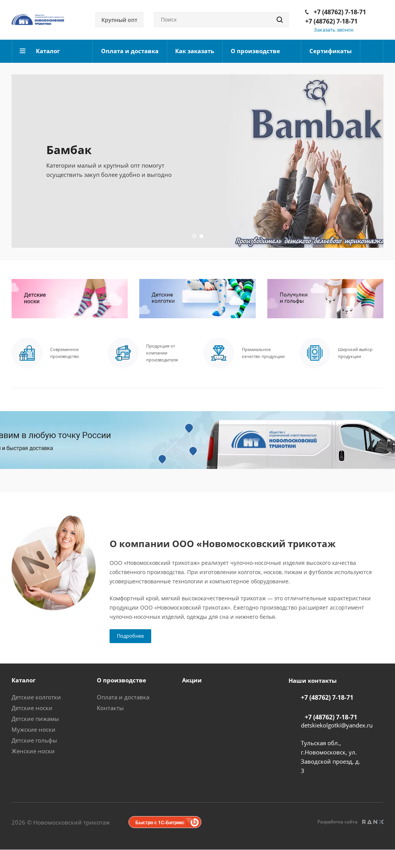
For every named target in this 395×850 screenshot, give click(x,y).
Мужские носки (34, 729)
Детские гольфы (34, 740)
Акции (192, 680)
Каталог (23, 680)
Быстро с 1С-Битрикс (160, 822)
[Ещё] (371, 51)
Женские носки (33, 751)
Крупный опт (119, 20)
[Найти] (279, 19)
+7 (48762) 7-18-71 (340, 12)
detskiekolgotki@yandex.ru (337, 725)
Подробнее (130, 635)
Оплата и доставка (123, 697)
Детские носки (32, 708)
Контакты (110, 708)
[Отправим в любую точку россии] (197, 440)
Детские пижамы (35, 718)
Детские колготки (36, 697)
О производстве (121, 680)
